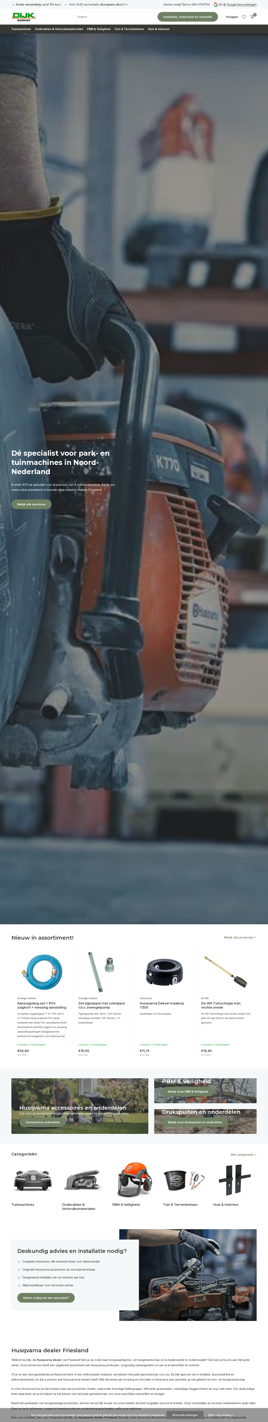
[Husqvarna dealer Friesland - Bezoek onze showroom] (35, 17)
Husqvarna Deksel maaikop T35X (162, 1005)
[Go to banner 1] (79, 1106)
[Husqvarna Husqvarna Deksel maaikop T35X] (164, 972)
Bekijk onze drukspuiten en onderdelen (195, 1122)
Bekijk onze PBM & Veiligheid (188, 1091)
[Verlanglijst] (244, 17)
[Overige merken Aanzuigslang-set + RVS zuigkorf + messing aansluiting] (42, 972)
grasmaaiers (164, 1388)
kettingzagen (133, 1388)
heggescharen (198, 1388)
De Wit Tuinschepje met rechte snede (221, 1005)
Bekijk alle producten (239, 937)
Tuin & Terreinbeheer (129, 29)
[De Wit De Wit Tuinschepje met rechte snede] (226, 972)
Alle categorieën (242, 1154)
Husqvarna (146, 998)
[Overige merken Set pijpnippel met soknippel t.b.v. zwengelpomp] (103, 972)
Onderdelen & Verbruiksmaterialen (59, 29)
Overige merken (26, 998)
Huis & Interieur (159, 29)
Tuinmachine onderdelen (42, 1122)
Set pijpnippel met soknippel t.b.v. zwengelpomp (101, 1005)
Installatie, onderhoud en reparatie (187, 16)
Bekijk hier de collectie (33, 492)
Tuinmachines (21, 29)
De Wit (205, 998)
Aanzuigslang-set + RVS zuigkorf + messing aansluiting (41, 1005)
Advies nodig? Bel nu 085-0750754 (186, 4)
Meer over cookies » (220, 1415)
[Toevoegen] (63, 1052)
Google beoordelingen (242, 4)
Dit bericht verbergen (185, 1415)
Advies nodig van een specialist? (46, 1297)
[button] (131, 920)
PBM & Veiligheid (98, 29)
